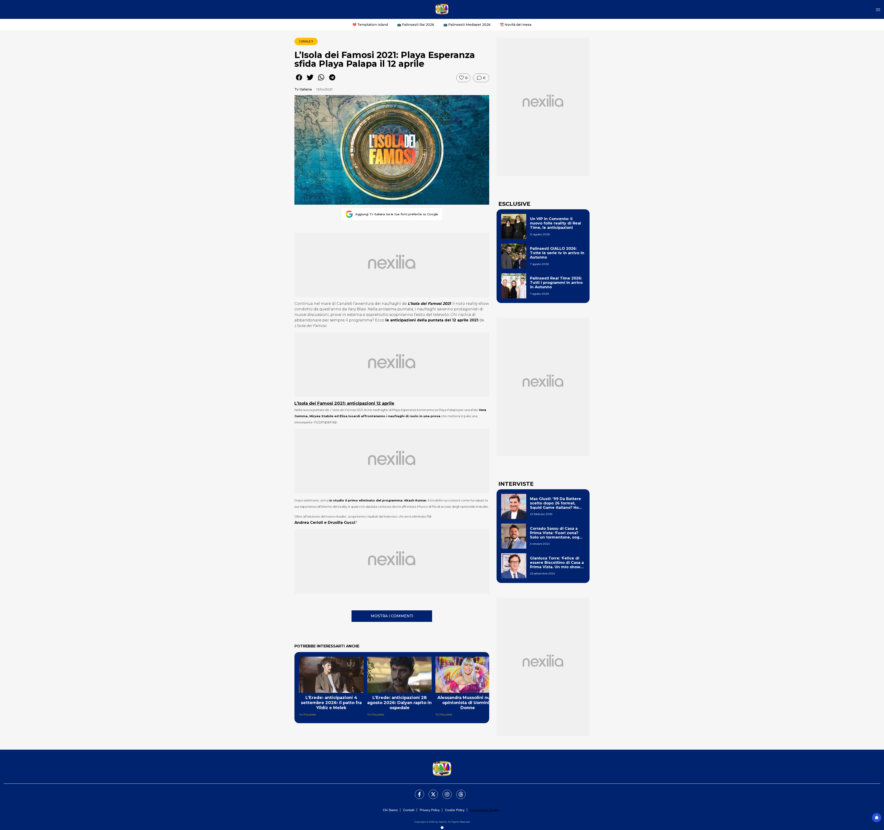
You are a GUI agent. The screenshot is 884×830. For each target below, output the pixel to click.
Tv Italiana (303, 89)
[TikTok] (458, 791)
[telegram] (332, 81)
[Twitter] (430, 791)
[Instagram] (444, 791)
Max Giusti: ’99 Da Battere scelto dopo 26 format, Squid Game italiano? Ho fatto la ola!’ (555, 503)
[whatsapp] (321, 81)
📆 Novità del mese (516, 25)
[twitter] (310, 81)
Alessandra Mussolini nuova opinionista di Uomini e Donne (467, 702)
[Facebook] (417, 791)
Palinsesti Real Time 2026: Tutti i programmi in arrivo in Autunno (556, 282)
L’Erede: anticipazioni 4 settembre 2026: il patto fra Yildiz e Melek (331, 702)
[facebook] (299, 81)
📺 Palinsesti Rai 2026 (415, 25)
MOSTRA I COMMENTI (392, 616)
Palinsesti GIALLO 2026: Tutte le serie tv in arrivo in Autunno (557, 252)
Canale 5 (306, 41)
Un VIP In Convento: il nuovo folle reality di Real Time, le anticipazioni (555, 223)
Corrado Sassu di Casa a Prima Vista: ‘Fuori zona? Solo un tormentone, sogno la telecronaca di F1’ (557, 533)
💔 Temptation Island (370, 25)
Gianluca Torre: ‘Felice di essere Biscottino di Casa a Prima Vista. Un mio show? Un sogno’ (557, 562)
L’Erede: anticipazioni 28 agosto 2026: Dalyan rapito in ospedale (399, 702)
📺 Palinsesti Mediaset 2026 (467, 25)
